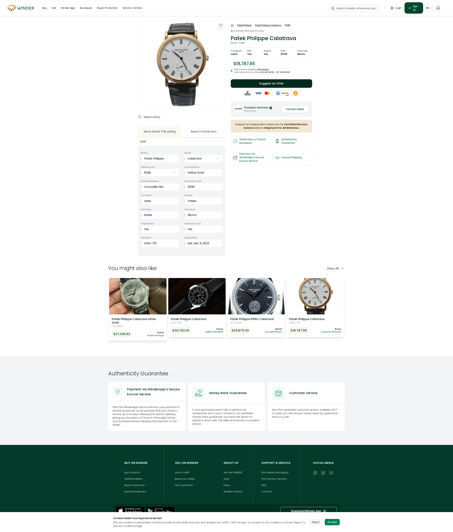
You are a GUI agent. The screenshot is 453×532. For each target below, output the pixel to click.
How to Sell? (182, 472)
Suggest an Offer (271, 83)
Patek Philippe (244, 25)
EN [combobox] (427, 8)
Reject (316, 522)
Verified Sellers (133, 479)
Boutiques (86, 8)
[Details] (160, 511)
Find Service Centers (274, 479)
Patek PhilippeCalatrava (268, 25)
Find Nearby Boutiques (275, 472)
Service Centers (132, 8)
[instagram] (315, 473)
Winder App (68, 8)
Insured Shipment (135, 491)
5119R (287, 25)
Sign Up (415, 7)
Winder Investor (233, 491)
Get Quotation (184, 485)
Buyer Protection (107, 8)
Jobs (226, 479)
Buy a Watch (132, 472)
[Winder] (21, 8)
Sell (54, 8)
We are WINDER (232, 472)
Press (226, 485)
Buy (44, 8)
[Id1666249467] (130, 511)
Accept (332, 522)
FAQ (263, 485)
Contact (266, 491)
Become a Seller (185, 479)
